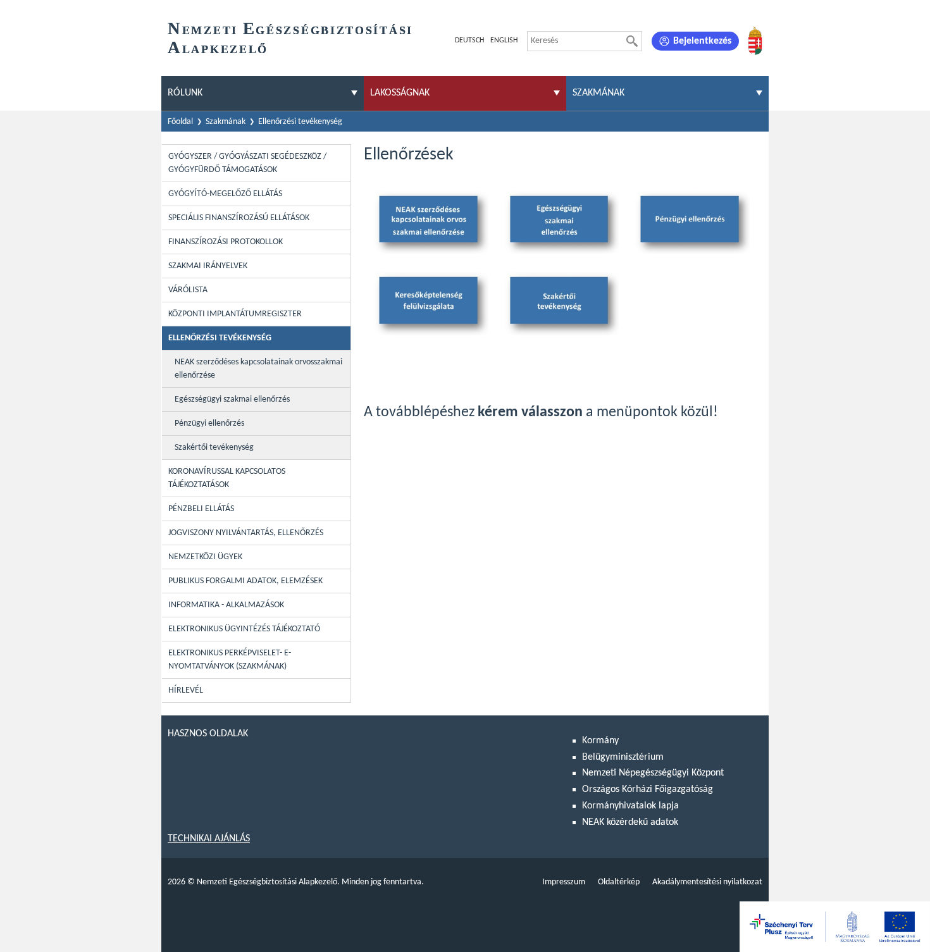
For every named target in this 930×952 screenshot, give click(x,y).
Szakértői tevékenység (214, 447)
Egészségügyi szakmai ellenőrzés (232, 399)
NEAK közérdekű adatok (630, 822)
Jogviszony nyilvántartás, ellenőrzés (245, 533)
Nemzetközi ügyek (205, 557)
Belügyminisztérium (623, 757)
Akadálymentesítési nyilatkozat (707, 882)
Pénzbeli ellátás (201, 509)
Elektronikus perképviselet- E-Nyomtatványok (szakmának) (229, 659)
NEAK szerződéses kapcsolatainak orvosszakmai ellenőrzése (258, 368)
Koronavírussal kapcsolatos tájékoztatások (226, 478)
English (504, 40)
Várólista (188, 290)
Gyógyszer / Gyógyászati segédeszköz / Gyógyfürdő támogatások (247, 163)
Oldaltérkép (619, 882)
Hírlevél (185, 690)
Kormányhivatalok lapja (630, 806)
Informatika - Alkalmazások (226, 605)
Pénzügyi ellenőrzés (209, 423)
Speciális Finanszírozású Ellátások (238, 218)
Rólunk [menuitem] (185, 93)
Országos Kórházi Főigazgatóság (647, 789)
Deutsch (469, 40)
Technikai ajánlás (209, 839)
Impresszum (563, 882)
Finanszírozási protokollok (225, 242)
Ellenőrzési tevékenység (300, 122)
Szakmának (225, 122)
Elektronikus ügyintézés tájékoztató (244, 629)
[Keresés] (632, 41)
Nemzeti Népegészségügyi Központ (653, 773)
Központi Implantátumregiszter (235, 314)
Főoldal (180, 122)
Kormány (600, 741)
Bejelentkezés (702, 41)
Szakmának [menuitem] (598, 93)
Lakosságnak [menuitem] (400, 93)
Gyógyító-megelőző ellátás (225, 194)
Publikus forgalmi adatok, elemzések (245, 581)
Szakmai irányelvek (207, 266)
